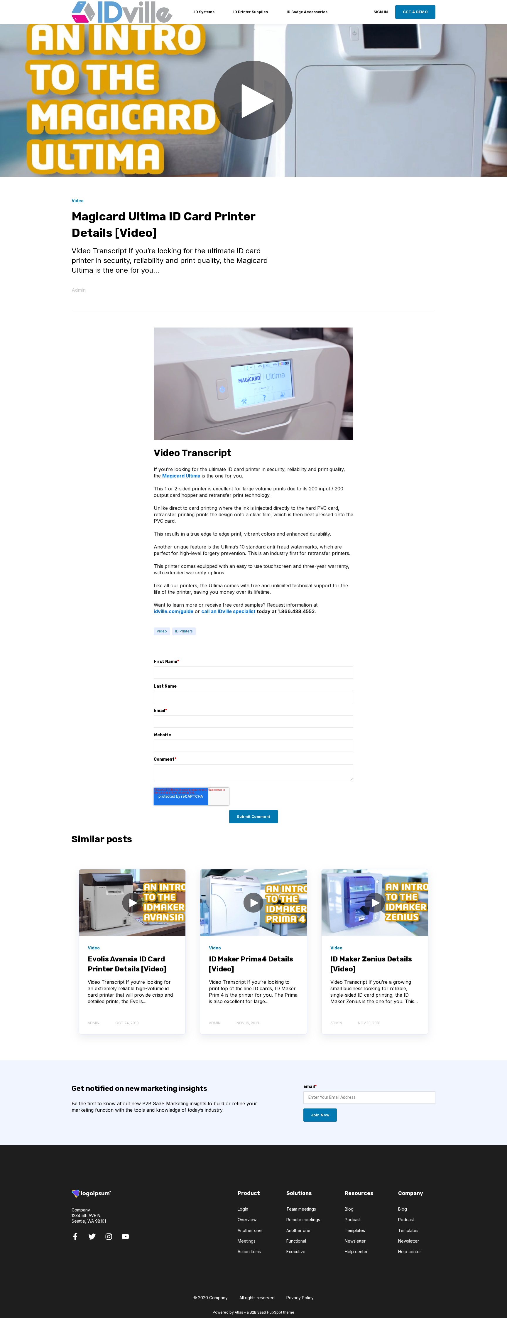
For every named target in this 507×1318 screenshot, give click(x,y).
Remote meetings (303, 1219)
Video (162, 631)
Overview (247, 1219)
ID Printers (184, 631)
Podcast (353, 1219)
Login (243, 1208)
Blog (349, 1208)
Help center (356, 1251)
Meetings (247, 1240)
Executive (295, 1251)
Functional (296, 1240)
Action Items (249, 1251)
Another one (250, 1230)
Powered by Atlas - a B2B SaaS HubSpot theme (253, 1312)
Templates (355, 1230)
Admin (79, 290)
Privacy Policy (300, 1297)
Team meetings (301, 1208)
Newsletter (355, 1240)
